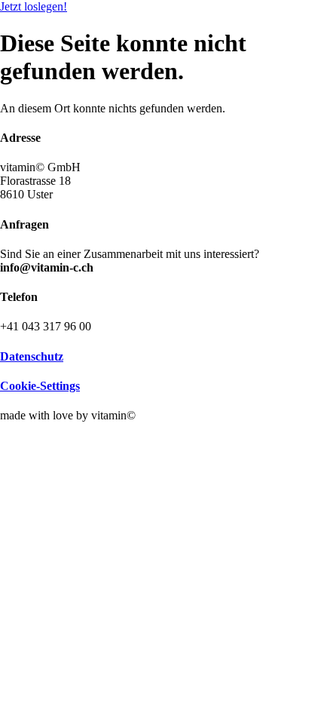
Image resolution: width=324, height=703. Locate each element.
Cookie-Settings (40, 385)
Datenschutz (31, 356)
